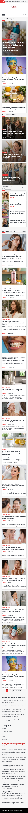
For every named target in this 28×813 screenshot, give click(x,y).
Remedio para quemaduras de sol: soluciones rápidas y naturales (13, 108)
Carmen (4, 53)
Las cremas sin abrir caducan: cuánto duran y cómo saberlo (12, 390)
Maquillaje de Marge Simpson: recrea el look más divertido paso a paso (13, 79)
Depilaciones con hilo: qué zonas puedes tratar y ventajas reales (12, 255)
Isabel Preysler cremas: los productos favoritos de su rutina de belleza (13, 323)
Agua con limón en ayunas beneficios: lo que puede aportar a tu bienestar (13, 453)
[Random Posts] (23, 14)
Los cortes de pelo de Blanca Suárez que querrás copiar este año (17, 204)
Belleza (4, 152)
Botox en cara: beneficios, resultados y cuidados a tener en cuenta (13, 485)
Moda (4, 129)
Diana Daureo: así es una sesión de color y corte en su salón (17, 222)
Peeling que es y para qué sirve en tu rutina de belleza (13, 421)
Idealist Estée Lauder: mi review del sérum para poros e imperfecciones (13, 46)
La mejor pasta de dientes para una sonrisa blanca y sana (13, 357)
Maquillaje (4, 75)
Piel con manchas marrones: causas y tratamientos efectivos (13, 548)
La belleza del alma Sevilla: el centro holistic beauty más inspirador (12, 156)
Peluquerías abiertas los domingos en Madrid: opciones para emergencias (12, 178)
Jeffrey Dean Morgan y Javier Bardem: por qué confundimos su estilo (13, 133)
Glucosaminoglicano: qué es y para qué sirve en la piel (14, 517)
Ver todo (24, 19)
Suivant (18, 690)
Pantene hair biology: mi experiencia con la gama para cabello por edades (17, 195)
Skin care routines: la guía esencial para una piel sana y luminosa (13, 579)
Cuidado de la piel (7, 39)
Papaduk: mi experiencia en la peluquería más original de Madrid (17, 213)
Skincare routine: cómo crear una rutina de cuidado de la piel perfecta (13, 611)
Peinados (5, 175)
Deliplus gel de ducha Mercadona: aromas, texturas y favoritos (13, 289)
